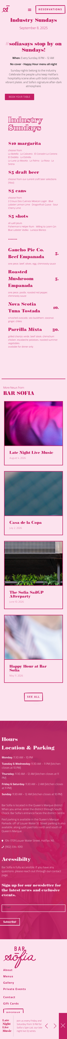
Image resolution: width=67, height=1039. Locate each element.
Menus (8, 976)
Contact (9, 997)
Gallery (8, 982)
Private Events (14, 989)
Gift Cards (11, 1003)
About (8, 970)
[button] (29, 9)
